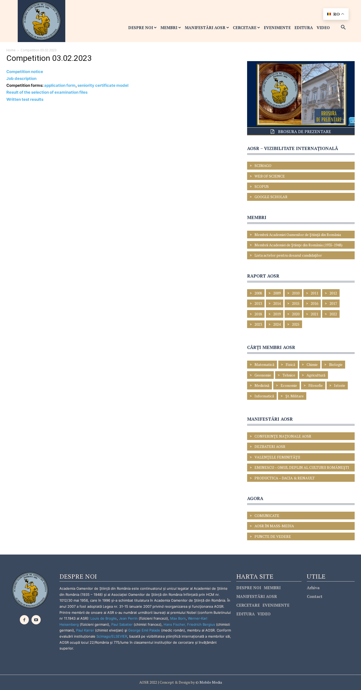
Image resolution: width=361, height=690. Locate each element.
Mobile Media (210, 682)
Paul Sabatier (122, 624)
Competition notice (24, 71)
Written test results (24, 99)
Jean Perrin (129, 618)
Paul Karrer (85, 630)
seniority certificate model (102, 85)
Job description (21, 78)
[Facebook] (24, 619)
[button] (343, 27)
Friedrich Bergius (201, 624)
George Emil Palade (144, 630)
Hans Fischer (174, 624)
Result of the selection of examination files (46, 92)
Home (11, 50)
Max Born (178, 618)
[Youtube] (36, 619)
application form (60, 85)
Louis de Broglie (103, 618)
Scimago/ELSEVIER (111, 636)
